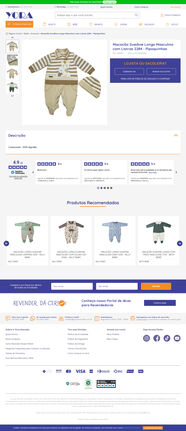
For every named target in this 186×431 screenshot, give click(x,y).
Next (12, 96)
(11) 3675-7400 (26, 7)
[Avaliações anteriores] (33, 172)
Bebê (75, 24)
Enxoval (35, 33)
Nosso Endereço (13, 339)
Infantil (99, 24)
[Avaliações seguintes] (176, 172)
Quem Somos (106, 7)
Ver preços (175, 7)
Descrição (16, 135)
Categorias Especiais (21, 24)
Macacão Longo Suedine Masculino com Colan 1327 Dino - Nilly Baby (71, 255)
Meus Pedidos (113, 334)
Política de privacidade (78, 334)
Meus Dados (112, 339)
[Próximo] (179, 243)
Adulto (52, 24)
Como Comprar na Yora (78, 353)
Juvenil (123, 24)
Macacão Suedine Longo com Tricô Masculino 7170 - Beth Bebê (158, 255)
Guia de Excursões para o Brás (19, 358)
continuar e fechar (152, 428)
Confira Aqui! (160, 303)
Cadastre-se (129, 71)
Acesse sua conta (161, 71)
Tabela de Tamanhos (15, 353)
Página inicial (15, 33)
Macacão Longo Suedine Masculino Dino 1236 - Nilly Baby (114, 255)
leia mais (153, 172)
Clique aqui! (109, 2)
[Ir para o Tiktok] (167, 338)
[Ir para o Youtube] (177, 338)
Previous (12, 37)
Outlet (175, 24)
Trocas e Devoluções (77, 348)
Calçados (149, 24)
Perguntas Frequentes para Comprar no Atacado (28, 348)
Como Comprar (141, 7)
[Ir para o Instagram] (146, 338)
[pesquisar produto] (136, 15)
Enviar (156, 286)
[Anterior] (6, 243)
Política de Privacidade (131, 428)
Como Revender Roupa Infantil (19, 344)
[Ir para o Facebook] (156, 338)
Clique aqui (142, 319)
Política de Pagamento (78, 339)
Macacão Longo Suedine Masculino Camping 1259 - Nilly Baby (27, 255)
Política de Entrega (76, 344)
